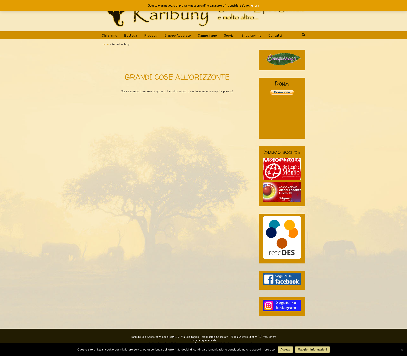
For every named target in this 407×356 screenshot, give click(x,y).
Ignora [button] (254, 5)
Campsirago (207, 35)
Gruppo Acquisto (177, 35)
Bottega (130, 35)
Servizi (229, 35)
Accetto (285, 349)
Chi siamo (109, 35)
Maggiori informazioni (312, 349)
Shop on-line (251, 35)
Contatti (275, 35)
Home (105, 44)
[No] (402, 350)
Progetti (151, 35)
